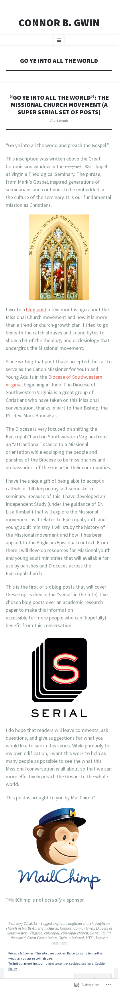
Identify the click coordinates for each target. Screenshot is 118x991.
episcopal (51, 933)
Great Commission (42, 937)
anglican (59, 923)
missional (76, 937)
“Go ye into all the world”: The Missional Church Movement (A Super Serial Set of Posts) (59, 105)
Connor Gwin (83, 928)
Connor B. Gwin (59, 23)
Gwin (62, 937)
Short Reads (59, 120)
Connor (66, 928)
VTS (89, 937)
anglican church (81, 923)
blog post (36, 309)
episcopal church (74, 933)
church (52, 928)
